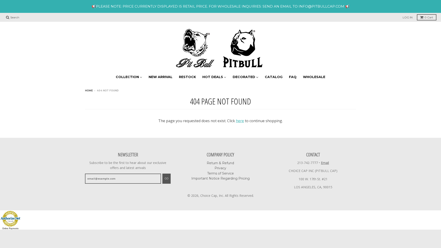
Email (325, 163)
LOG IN (408, 17)
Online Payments (10, 228)
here (240, 120)
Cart (428, 17)
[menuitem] (129, 77)
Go (166, 178)
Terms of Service (220, 173)
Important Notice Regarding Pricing (220, 178)
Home (89, 90)
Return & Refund (220, 163)
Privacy (220, 168)
